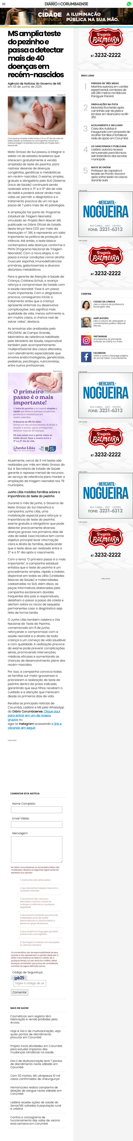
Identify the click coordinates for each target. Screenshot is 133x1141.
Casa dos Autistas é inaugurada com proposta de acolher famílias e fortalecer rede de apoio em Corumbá (110, 133)
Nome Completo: (24, 804)
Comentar (20, 992)
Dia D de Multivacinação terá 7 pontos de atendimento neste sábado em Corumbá (36, 1064)
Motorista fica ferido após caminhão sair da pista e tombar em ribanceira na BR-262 (110, 112)
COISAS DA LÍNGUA (104, 301)
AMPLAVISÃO (101, 318)
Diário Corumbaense (67, 4)
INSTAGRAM (100, 336)
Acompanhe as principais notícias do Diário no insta (107, 340)
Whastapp (129, 4)
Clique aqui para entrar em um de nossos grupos (34, 715)
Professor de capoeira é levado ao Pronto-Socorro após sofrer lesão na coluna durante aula (109, 175)
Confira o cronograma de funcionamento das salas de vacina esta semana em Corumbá (35, 1120)
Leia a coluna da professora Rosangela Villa (108, 305)
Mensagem (20, 833)
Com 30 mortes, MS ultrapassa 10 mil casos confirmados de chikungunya (35, 1077)
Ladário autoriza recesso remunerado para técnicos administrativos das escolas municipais (109, 154)
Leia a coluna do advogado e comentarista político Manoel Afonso (109, 323)
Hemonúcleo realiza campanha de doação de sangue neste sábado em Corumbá (36, 1090)
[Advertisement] (37, 764)
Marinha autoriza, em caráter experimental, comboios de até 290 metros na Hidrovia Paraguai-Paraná (109, 91)
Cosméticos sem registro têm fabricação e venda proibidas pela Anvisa (33, 1019)
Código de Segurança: (27, 972)
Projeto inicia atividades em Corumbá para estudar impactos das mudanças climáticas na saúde (36, 1049)
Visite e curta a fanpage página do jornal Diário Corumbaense (110, 357)
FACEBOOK (99, 352)
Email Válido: (20, 818)
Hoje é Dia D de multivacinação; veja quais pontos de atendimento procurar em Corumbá (35, 1034)
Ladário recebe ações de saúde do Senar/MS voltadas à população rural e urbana (35, 1105)
